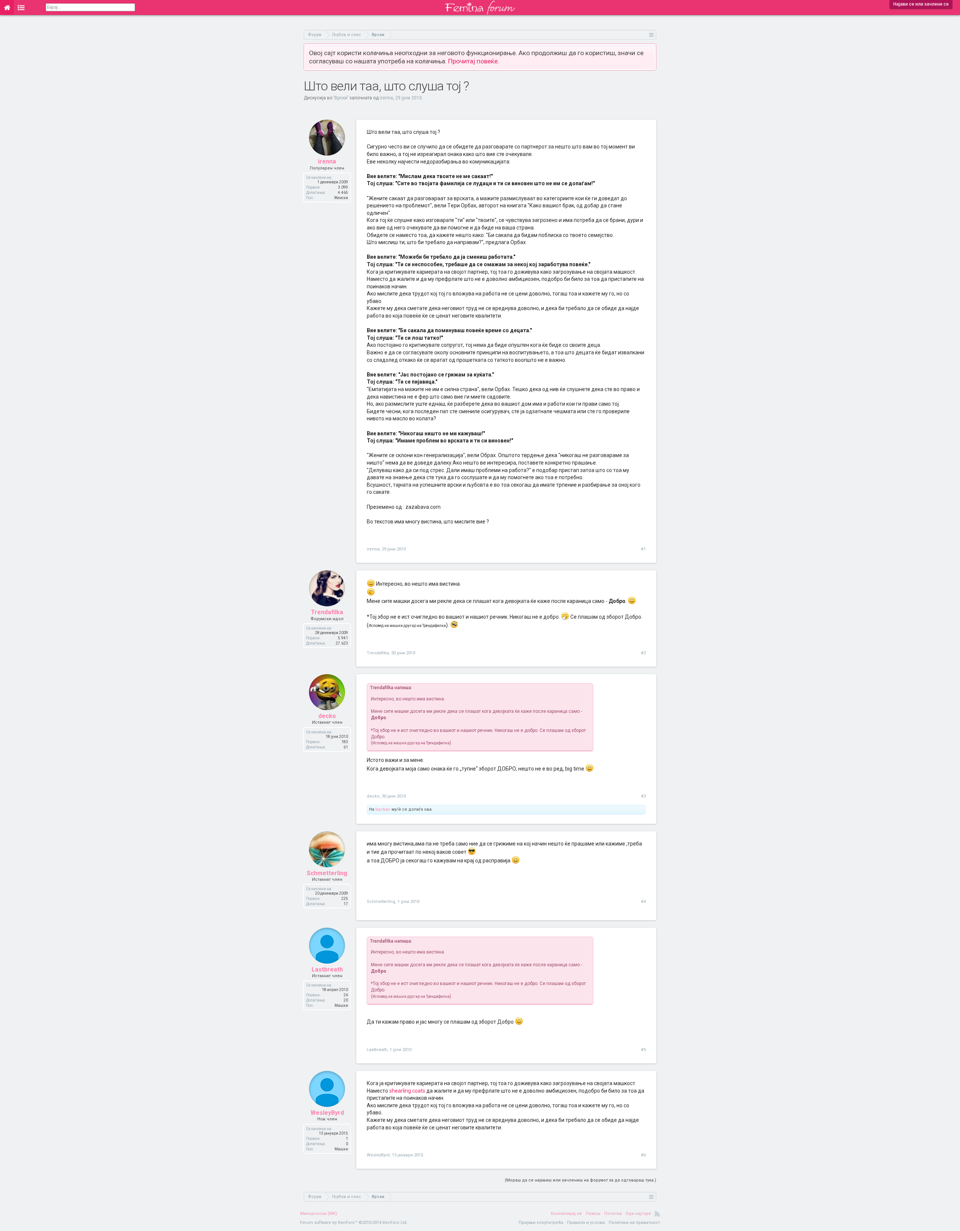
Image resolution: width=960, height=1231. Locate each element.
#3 (643, 796)
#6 (643, 1155)
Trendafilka (327, 612)
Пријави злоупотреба (541, 1222)
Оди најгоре (638, 1213)
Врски (340, 97)
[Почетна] (7, 7)
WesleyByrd (327, 1112)
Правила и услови (586, 1222)
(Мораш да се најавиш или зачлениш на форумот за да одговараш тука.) (580, 1180)
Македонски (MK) (318, 1213)
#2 (643, 653)
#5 (643, 1049)
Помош (593, 1213)
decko (327, 716)
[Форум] (21, 7)
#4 (643, 901)
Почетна (613, 1213)
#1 (643, 549)
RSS (657, 1213)
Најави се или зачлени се (921, 4)
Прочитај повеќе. (473, 61)
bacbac (382, 809)
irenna (386, 97)
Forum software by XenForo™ (354, 1222)
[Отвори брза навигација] (651, 34)
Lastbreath (327, 969)
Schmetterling (327, 873)
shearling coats (407, 1091)
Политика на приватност (634, 1222)
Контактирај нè (566, 1213)
